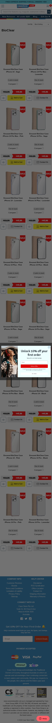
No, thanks (34, 373)
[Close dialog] (49, 347)
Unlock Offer (34, 366)
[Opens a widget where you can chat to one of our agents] (43, 719)
